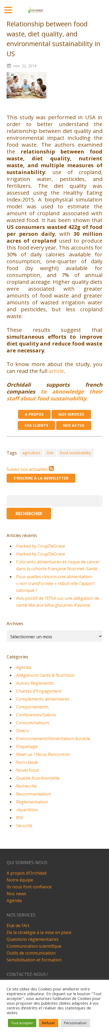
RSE (20, 818)
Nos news (16, 894)
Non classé (27, 762)
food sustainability (75, 452)
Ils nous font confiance (29, 887)
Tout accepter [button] (22, 1022)
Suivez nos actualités (28, 469)
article (56, 371)
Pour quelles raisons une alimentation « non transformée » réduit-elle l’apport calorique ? (55, 583)
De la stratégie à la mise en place (39, 932)
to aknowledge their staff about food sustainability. (55, 395)
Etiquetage (27, 746)
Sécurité (24, 825)
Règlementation (32, 802)
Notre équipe (20, 880)
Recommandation (33, 794)
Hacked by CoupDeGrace (40, 546)
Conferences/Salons (36, 715)
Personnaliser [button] (75, 1022)
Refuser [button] (48, 1022)
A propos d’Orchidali (27, 873)
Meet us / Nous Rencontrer (43, 754)
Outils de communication (31, 953)
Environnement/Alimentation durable (53, 738)
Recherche (26, 786)
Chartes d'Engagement (39, 691)
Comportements (32, 707)
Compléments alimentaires (42, 699)
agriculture (31, 452)
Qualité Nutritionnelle (38, 778)
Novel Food (27, 770)
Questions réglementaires (32, 939)
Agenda (23, 667)
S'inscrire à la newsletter (41, 478)
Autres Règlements (35, 683)
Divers (22, 731)
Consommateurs (32, 723)
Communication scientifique (34, 946)
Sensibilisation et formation (34, 960)
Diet (50, 452)
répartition (27, 810)
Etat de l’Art (18, 925)
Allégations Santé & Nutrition (45, 675)
